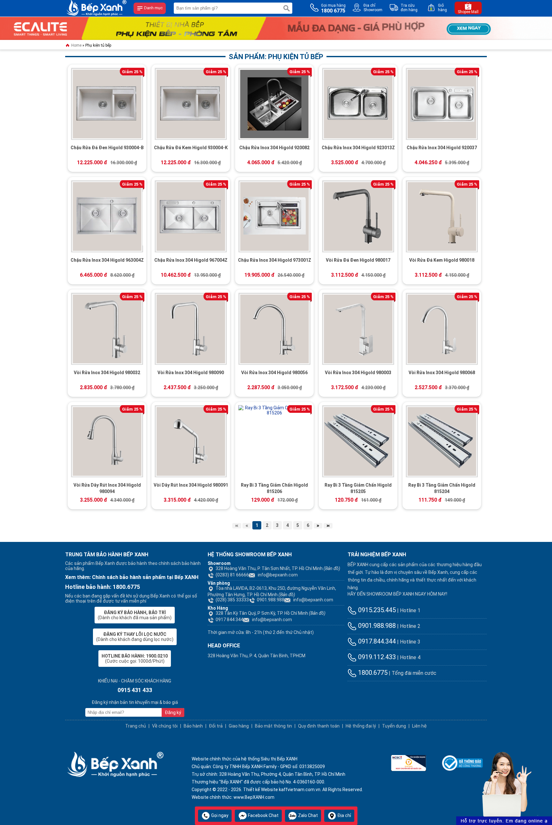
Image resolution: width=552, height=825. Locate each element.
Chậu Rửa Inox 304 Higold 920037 (442, 147)
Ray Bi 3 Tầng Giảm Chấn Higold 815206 (274, 488)
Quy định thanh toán (319, 726)
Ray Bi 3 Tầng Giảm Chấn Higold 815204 (441, 488)
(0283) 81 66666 (232, 574)
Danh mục (153, 7)
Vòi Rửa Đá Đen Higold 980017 (358, 260)
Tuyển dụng (394, 726)
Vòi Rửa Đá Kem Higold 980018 (441, 260)
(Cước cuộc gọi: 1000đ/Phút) (135, 658)
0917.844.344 (376, 641)
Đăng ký (173, 712)
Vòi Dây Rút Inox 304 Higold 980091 (191, 485)
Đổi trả (216, 726)
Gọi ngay (219, 815)
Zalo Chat (307, 815)
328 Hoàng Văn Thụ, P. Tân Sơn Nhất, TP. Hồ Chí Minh (278, 568)
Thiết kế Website (260, 789)
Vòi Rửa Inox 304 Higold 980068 (442, 372)
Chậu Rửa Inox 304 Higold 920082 (274, 147)
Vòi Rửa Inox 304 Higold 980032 (107, 372)
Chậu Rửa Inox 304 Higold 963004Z (107, 260)
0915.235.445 (376, 610)
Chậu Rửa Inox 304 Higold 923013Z (358, 147)
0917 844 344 (229, 619)
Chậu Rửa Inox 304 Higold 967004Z (190, 260)
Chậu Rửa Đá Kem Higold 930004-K (191, 147)
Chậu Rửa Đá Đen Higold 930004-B (107, 147)
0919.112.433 (376, 657)
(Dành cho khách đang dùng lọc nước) (134, 637)
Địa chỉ (343, 815)
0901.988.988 (270, 599)
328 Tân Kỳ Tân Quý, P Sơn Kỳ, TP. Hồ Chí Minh (271, 613)
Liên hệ (419, 726)
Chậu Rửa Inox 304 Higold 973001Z (274, 260)
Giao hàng (239, 726)
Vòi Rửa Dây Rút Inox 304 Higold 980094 (107, 488)
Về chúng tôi (165, 726)
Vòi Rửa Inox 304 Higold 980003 (358, 372)
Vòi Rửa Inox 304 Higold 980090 (190, 372)
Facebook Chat (263, 815)
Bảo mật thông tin (273, 726)
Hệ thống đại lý (361, 726)
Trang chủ (135, 726)
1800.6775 (371, 672)
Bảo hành (193, 726)
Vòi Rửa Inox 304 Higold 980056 (274, 372)
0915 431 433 (135, 690)
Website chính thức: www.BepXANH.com (233, 797)
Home (75, 45)
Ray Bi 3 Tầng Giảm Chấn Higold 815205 (358, 488)
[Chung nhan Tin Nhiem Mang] (408, 762)
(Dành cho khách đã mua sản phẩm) (135, 615)
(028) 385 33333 (232, 599)
